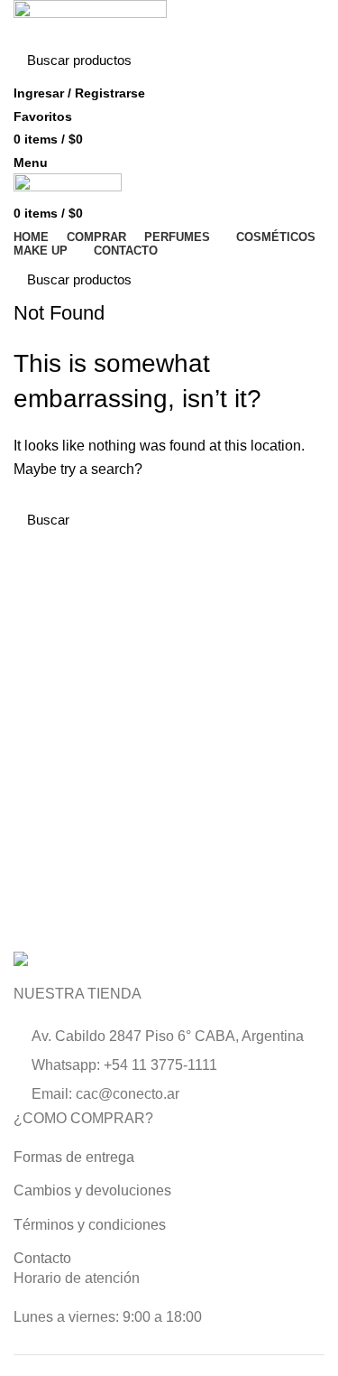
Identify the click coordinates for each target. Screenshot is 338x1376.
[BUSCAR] (300, 60)
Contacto (42, 1258)
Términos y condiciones (90, 1224)
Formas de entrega (74, 1157)
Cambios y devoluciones (92, 1190)
